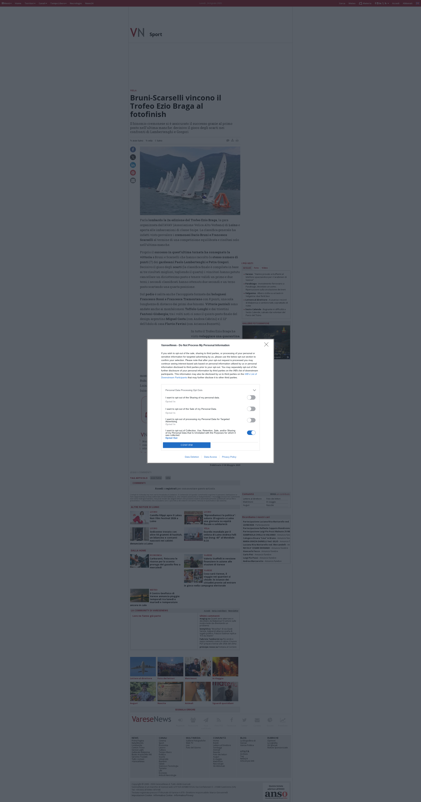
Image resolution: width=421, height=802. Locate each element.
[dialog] (210, 401)
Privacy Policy (229, 457)
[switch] (251, 397)
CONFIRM (187, 445)
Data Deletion (192, 457)
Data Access (210, 457)
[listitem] (210, 390)
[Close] (267, 345)
